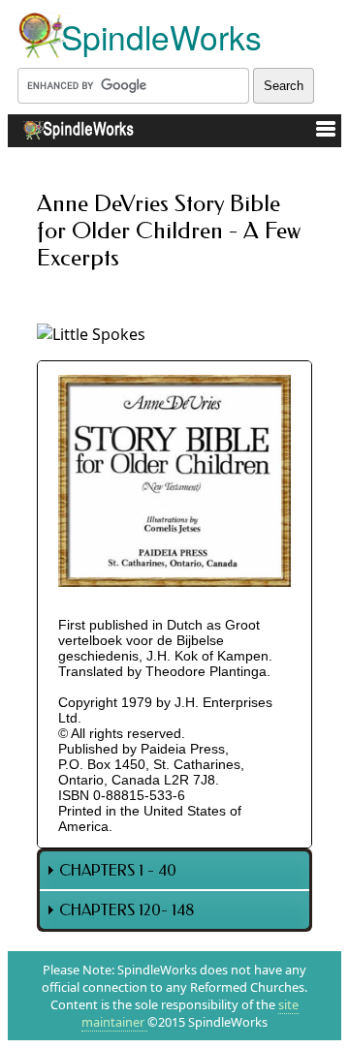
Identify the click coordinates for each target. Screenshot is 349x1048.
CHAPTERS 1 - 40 (117, 870)
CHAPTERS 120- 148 (126, 910)
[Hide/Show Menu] (318, 131)
